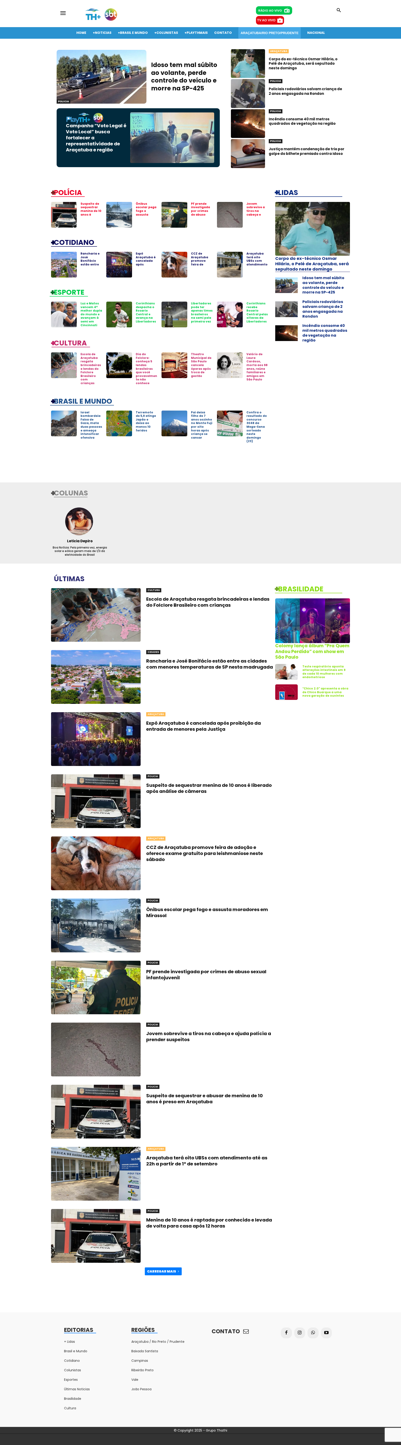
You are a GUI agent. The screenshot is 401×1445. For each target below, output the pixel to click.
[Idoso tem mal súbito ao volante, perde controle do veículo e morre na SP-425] (101, 77)
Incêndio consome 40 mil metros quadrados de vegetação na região (302, 121)
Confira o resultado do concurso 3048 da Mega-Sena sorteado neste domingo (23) (256, 426)
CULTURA (70, 342)
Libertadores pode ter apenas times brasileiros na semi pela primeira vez (202, 312)
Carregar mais (161, 1271)
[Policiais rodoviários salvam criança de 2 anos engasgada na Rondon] (248, 93)
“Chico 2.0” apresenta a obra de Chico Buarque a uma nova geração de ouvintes (325, 692)
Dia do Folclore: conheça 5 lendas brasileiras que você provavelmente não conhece (146, 368)
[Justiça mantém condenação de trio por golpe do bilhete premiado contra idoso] (248, 153)
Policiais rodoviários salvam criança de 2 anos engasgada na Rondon (305, 91)
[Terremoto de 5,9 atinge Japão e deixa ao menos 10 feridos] (119, 423)
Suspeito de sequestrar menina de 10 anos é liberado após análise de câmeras (91, 214)
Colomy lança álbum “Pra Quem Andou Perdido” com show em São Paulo (312, 651)
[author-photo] (79, 521)
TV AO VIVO (266, 20)
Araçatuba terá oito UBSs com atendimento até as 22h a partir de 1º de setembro (257, 264)
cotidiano (74, 242)
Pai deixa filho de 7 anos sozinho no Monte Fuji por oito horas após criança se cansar (201, 425)
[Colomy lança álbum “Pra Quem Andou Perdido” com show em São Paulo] (312, 620)
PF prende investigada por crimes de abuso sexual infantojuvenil (201, 214)
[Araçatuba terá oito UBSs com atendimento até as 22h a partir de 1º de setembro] (230, 265)
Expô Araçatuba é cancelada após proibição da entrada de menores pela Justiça (146, 266)
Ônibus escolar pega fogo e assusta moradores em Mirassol (146, 213)
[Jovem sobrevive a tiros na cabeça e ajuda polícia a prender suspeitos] (230, 215)
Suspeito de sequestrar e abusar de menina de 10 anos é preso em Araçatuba (204, 1098)
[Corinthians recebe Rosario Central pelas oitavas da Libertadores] (230, 314)
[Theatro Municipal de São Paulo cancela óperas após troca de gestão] (174, 365)
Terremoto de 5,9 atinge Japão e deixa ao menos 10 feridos (146, 421)
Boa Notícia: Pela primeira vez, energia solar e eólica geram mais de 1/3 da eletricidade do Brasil (80, 551)
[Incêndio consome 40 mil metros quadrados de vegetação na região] (248, 123)
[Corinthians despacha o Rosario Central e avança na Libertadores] (119, 314)
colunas (71, 492)
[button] (338, 10)
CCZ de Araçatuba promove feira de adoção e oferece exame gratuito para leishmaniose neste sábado (204, 853)
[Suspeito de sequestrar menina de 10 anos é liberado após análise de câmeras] (64, 215)
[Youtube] (326, 1333)
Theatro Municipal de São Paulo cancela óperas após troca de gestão (201, 365)
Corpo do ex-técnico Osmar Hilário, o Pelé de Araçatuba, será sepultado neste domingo (303, 63)
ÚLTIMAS (69, 578)
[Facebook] (286, 1333)
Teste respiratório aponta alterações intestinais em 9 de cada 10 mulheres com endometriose (324, 671)
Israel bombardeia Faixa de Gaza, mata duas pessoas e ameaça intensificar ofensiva (91, 425)
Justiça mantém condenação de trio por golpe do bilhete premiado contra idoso (306, 151)
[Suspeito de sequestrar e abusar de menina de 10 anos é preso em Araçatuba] (96, 1112)
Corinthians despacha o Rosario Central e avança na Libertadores (146, 312)
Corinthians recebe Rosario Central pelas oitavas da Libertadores (257, 312)
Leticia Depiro (80, 541)
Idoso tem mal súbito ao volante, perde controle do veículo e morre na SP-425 (184, 77)
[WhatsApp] (313, 1333)
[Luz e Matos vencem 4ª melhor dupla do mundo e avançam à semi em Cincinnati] (64, 314)
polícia (68, 192)
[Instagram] (299, 1333)
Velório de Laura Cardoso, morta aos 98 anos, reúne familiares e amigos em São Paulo (257, 366)
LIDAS (288, 192)
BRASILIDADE (300, 588)
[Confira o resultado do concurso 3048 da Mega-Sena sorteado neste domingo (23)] (230, 423)
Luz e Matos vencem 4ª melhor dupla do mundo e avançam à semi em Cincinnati (91, 314)
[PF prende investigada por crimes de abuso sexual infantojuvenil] (174, 215)
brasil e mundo (83, 401)
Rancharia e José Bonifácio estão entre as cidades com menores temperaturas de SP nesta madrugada (209, 664)
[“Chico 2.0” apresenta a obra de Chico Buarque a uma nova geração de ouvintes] (286, 692)
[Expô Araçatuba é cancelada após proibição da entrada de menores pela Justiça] (119, 265)
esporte (69, 292)
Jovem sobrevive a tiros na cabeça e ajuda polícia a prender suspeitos (256, 214)
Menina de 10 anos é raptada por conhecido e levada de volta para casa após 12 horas (209, 1223)
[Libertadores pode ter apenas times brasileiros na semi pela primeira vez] (174, 314)
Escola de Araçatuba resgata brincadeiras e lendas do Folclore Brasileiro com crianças (91, 368)
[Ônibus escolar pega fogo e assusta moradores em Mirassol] (119, 215)
